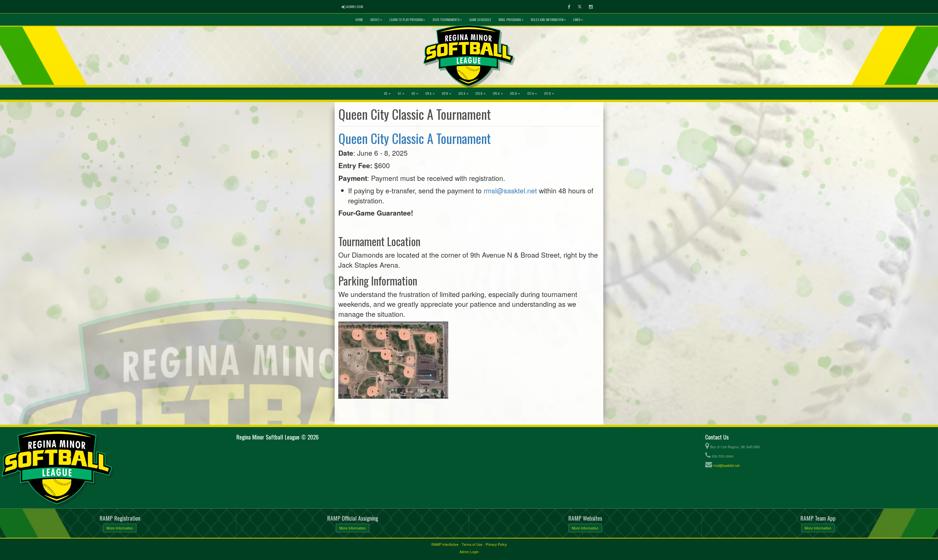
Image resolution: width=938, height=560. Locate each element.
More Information (120, 528)
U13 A (462, 93)
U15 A (496, 93)
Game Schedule (480, 19)
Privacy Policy (496, 544)
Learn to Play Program (406, 19)
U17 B (548, 93)
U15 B (514, 93)
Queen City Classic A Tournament (414, 138)
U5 (386, 93)
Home (359, 19)
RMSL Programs (510, 19)
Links (576, 19)
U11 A (429, 93)
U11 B (445, 93)
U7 (400, 93)
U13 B (479, 93)
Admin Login (469, 551)
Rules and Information (547, 19)
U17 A (530, 93)
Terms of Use (472, 544)
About (375, 19)
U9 (414, 93)
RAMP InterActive (444, 544)
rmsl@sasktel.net (510, 190)
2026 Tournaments (445, 19)
